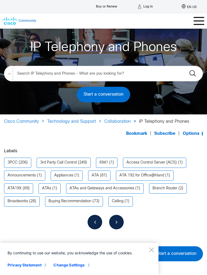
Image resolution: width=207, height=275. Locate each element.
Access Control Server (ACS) (151, 162)
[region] (79, 259)
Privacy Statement (25, 265)
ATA (95, 175)
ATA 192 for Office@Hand (141, 175)
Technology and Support (71, 122)
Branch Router (165, 188)
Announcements (22, 175)
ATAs (46, 188)
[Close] (151, 249)
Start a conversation (103, 94)
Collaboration (117, 122)
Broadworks (18, 201)
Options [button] (191, 134)
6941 (103, 162)
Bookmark (136, 134)
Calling (117, 201)
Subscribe (164, 134)
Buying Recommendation (70, 201)
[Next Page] (116, 222)
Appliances (63, 175)
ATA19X (15, 188)
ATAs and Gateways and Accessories (102, 188)
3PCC (13, 162)
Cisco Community (21, 122)
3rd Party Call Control (58, 162)
